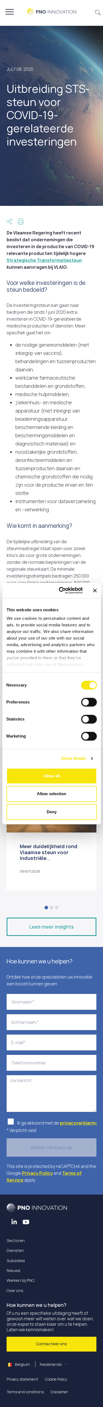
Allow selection (51, 793)
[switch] (89, 702)
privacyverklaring (79, 1123)
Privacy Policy (37, 1173)
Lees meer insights (51, 926)
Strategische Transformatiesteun (44, 260)
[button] (98, 12)
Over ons (15, 1290)
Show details (73, 758)
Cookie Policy (56, 1379)
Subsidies (16, 1260)
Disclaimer (59, 1391)
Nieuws (13, 1270)
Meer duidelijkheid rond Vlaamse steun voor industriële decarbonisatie (48, 855)
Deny (52, 811)
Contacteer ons (51, 1344)
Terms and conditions (25, 1391)
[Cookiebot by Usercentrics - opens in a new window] (61, 590)
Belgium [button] (38, 1364)
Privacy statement (22, 1379)
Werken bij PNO (20, 1280)
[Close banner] (95, 590)
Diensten (15, 1250)
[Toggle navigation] (9, 12)
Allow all (51, 775)
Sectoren (16, 1240)
